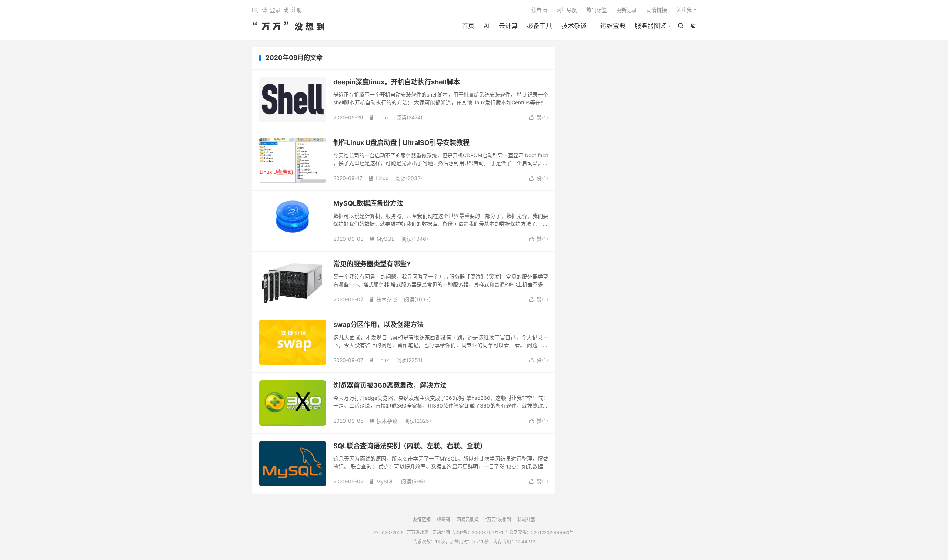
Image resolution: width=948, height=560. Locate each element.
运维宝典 (612, 26)
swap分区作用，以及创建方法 (378, 324)
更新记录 (626, 10)
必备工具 (539, 26)
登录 (275, 10)
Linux (379, 117)
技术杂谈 (574, 26)
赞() (538, 117)
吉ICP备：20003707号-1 (477, 532)
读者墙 (539, 10)
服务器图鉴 (650, 26)
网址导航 (566, 10)
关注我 (684, 10)
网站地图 (441, 532)
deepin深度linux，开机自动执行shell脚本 (396, 82)
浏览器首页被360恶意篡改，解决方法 (390, 385)
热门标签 (596, 10)
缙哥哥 (443, 519)
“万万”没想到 (498, 519)
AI (487, 26)
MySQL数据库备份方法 (368, 203)
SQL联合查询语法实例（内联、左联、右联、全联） (410, 446)
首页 (468, 26)
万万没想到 (289, 26)
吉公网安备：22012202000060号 (539, 532)
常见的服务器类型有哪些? (371, 264)
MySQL (381, 239)
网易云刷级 (468, 519)
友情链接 (656, 10)
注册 (296, 10)
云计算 (508, 26)
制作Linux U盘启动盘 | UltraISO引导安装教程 (401, 142)
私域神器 (526, 519)
